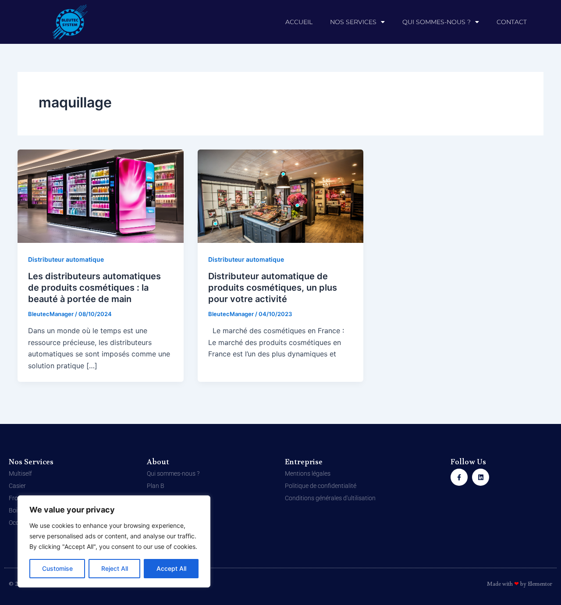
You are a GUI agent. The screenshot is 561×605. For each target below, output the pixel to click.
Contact (512, 22)
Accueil (298, 22)
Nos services (353, 22)
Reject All (114, 568)
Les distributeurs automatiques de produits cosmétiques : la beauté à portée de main (94, 287)
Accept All (171, 568)
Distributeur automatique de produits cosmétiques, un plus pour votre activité (272, 287)
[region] (114, 541)
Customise (57, 568)
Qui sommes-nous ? (436, 22)
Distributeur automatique (66, 259)
